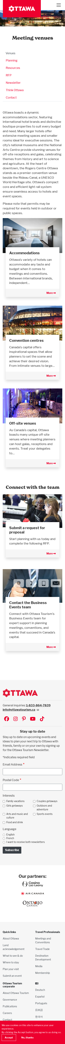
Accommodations (24, 253)
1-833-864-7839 (38, 705)
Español (39, 996)
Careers (7, 1013)
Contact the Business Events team (28, 605)
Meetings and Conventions (43, 940)
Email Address (12, 764)
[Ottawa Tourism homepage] (22, 8)
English (10, 834)
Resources (13, 68)
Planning (12, 60)
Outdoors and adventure (44, 807)
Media (38, 966)
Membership (42, 972)
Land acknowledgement (13, 947)
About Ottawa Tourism (16, 992)
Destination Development (43, 957)
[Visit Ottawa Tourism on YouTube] (33, 719)
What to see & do (13, 955)
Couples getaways (47, 801)
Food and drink (14, 822)
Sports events (45, 814)
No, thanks (27, 1037)
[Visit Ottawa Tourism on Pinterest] (24, 719)
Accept (9, 1037)
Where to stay (11, 962)
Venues (10, 53)
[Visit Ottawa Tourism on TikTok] (42, 719)
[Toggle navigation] (58, 5)
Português (41, 1003)
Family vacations (15, 801)
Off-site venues (22, 423)
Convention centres (26, 340)
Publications (10, 1006)
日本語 (39, 1009)
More (49, 292)
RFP (9, 75)
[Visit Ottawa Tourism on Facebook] (6, 719)
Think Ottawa (15, 90)
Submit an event (12, 975)
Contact (11, 97)
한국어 (39, 1016)
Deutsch (40, 989)
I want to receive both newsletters (25, 842)
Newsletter (13, 82)
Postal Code (11, 780)
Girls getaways (14, 805)
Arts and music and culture (17, 816)
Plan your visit (11, 969)
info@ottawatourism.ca (19, 709)
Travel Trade (42, 949)
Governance (10, 999)
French (10, 838)
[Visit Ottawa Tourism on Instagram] (15, 719)
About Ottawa (11, 938)
